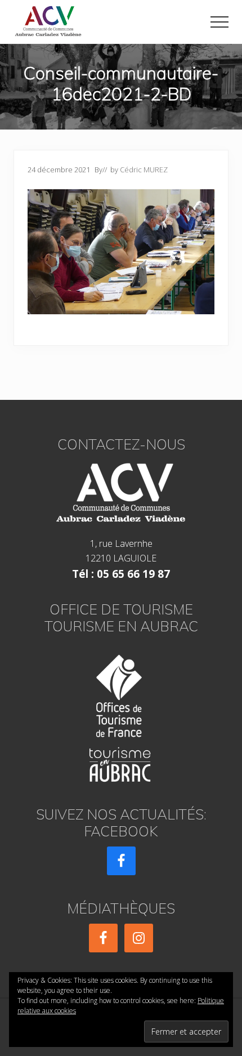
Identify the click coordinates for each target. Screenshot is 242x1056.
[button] (219, 22)
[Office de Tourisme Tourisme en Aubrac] (121, 714)
